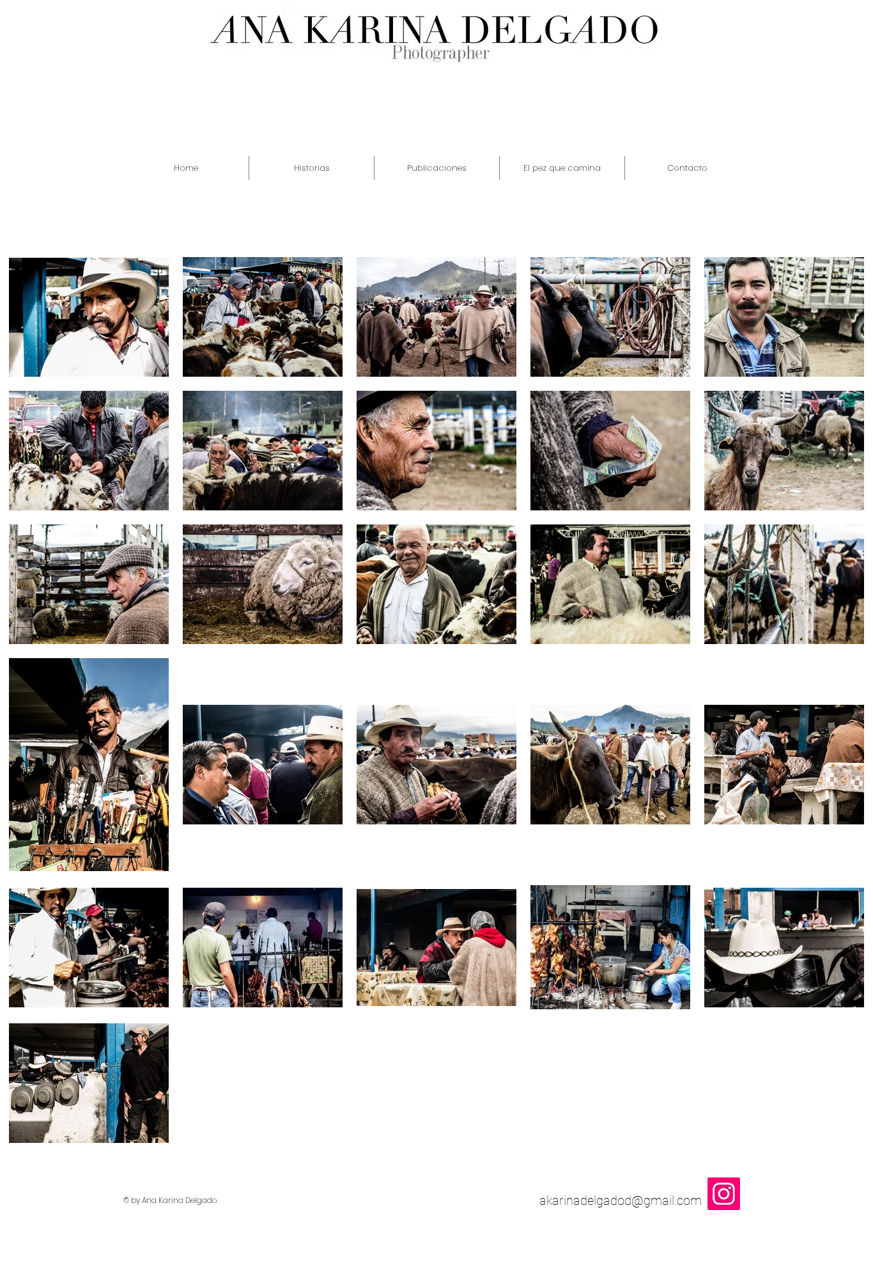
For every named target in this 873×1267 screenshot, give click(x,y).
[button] (311, 168)
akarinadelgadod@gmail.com (620, 1200)
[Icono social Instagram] (723, 1193)
